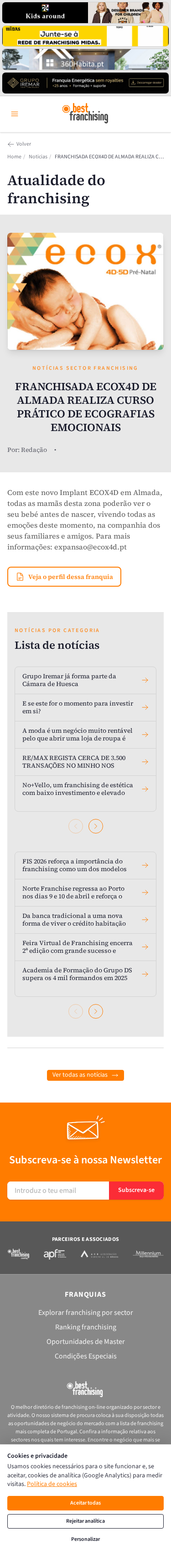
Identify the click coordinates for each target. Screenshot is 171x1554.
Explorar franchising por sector (85, 1313)
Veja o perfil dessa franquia (70, 576)
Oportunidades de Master (86, 1342)
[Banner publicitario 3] (85, 59)
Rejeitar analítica (85, 1521)
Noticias (38, 157)
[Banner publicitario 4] (85, 83)
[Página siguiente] (95, 826)
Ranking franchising (85, 1327)
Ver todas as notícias (80, 1074)
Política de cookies (52, 1484)
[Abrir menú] (14, 114)
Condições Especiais (86, 1356)
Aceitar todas (85, 1503)
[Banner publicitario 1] (85, 13)
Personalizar (85, 1539)
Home (14, 157)
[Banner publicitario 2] (85, 36)
